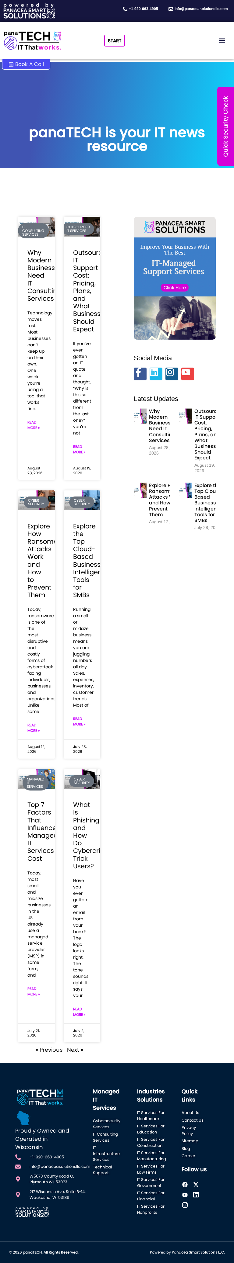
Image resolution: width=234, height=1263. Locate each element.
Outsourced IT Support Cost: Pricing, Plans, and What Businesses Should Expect (208, 435)
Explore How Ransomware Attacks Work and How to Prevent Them (165, 500)
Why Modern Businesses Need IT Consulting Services (162, 426)
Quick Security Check (226, 126)
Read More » (33, 425)
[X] (198, 1184)
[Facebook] (187, 1184)
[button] (222, 41)
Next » (75, 1050)
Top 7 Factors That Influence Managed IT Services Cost (42, 831)
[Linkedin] (156, 374)
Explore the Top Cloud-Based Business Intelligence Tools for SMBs (91, 561)
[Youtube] (187, 374)
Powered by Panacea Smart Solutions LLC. (187, 1252)
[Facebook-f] (140, 374)
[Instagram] (171, 374)
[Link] (198, 1194)
